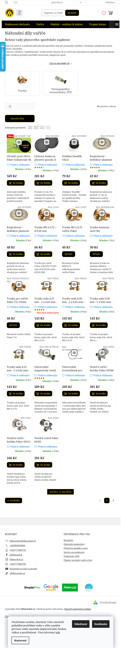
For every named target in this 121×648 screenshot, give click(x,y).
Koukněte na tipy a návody (23, 568)
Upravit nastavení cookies (77, 608)
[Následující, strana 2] (107, 500)
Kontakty (57, 2)
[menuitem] (17, 24)
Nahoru (15, 500)
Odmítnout (80, 624)
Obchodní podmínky (74, 544)
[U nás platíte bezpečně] (32, 587)
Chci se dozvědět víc (59, 63)
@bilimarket (16, 554)
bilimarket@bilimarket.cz (23, 540)
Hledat (72, 12)
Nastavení (20, 640)
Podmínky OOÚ (71, 556)
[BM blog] (19, 12)
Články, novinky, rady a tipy (78, 560)
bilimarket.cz (16, 559)
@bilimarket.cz (17, 573)
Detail (69, 254)
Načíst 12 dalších (60, 491)
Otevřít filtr (18, 118)
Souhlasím (100, 624)
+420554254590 (17, 545)
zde (58, 632)
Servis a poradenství (74, 552)
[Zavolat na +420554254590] (9, 2)
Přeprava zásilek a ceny (76, 548)
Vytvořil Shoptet (108, 602)
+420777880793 (18, 550)
